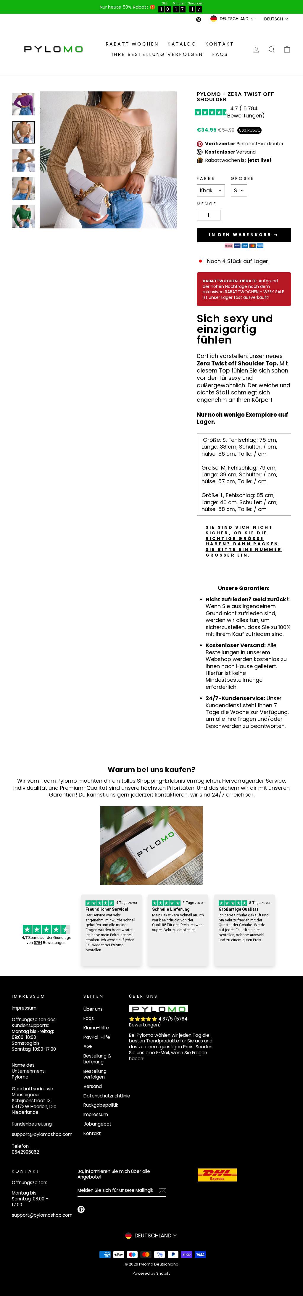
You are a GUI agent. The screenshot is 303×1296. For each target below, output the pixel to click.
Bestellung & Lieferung (97, 1059)
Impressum (95, 1114)
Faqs (220, 54)
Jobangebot (97, 1124)
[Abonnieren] (162, 1191)
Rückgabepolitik (100, 1105)
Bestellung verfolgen (95, 1074)
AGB (88, 1046)
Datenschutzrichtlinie (106, 1096)
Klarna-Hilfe (96, 1028)
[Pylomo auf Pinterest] (81, 1209)
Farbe (206, 178)
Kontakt (219, 44)
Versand (92, 1086)
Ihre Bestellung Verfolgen (157, 54)
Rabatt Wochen (132, 44)
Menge (207, 204)
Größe (242, 178)
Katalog (181, 44)
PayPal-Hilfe (96, 1037)
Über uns (93, 1009)
